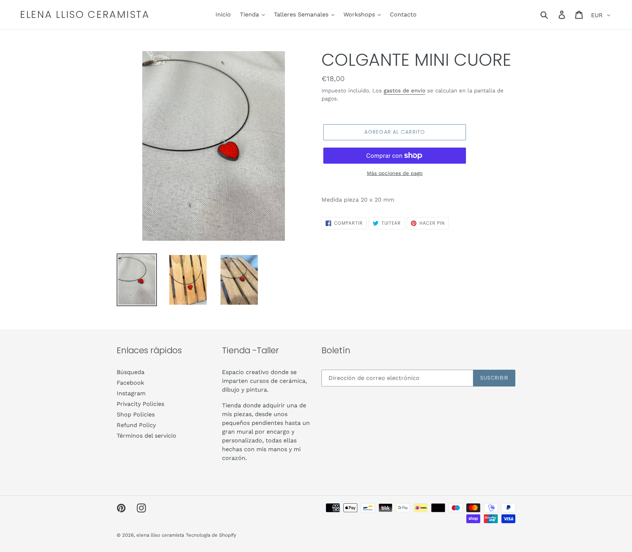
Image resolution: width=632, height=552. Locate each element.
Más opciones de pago (394, 173)
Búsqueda (130, 372)
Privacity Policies (140, 403)
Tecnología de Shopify (211, 535)
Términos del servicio (146, 435)
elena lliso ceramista (85, 14)
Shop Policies (136, 414)
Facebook (130, 382)
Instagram (131, 393)
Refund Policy (136, 425)
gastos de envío (404, 90)
